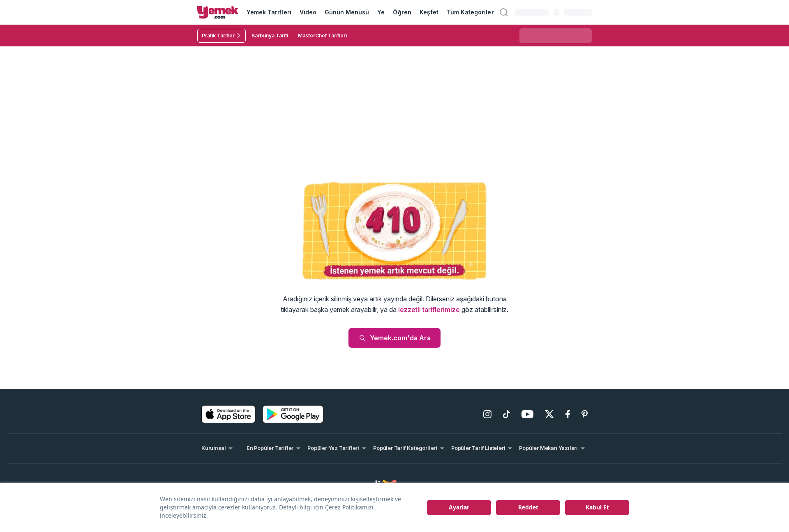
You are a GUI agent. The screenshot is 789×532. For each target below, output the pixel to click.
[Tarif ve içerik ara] (504, 12)
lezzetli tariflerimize (429, 309)
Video (308, 12)
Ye (381, 12)
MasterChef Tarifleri (322, 35)
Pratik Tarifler (218, 35)
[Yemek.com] (217, 12)
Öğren (402, 12)
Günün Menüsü (347, 12)
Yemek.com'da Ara (400, 338)
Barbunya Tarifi (269, 35)
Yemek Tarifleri (269, 12)
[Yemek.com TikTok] (506, 414)
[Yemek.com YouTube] (527, 414)
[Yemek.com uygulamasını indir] (228, 414)
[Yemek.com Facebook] (567, 414)
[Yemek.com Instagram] (487, 414)
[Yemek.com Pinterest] (584, 414)
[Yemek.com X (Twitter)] (549, 414)
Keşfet (429, 12)
